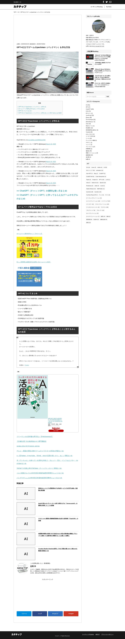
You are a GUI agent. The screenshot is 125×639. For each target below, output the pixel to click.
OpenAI (103, 182)
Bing (96, 173)
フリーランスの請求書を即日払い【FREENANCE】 (35, 436)
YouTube (108, 6)
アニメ (101, 195)
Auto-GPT (89, 173)
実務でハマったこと (91, 153)
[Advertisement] (48, 31)
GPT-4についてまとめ (25, 110)
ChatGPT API (90, 176)
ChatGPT (88, 109)
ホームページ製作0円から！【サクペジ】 (30, 233)
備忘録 (87, 151)
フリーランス (89, 146)
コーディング (105, 201)
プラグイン (104, 207)
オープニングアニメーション (94, 198)
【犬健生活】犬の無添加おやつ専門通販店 (31, 441)
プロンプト (100, 210)
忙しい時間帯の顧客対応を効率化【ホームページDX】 (34, 262)
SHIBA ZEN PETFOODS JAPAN (28, 446)
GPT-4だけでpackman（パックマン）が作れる (32, 106)
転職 (87, 159)
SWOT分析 (101, 188)
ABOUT (97, 634)
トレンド (88, 144)
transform (89, 192)
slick (87, 123)
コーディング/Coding (97, 6)
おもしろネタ (89, 134)
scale (102, 185)
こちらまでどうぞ (99, 46)
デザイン (88, 142)
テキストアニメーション (102, 204)
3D (88, 167)
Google (95, 179)
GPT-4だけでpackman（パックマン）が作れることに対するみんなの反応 (40, 113)
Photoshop (89, 185)
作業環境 (88, 148)
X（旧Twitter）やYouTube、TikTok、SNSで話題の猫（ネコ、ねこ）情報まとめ (44, 456)
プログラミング (90, 210)
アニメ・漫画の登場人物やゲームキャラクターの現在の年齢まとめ (40, 451)
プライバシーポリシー (107, 634)
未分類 (87, 157)
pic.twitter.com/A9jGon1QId (36, 140)
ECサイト (88, 113)
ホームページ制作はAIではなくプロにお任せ (31, 108)
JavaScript (88, 115)
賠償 (88, 222)
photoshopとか (90, 121)
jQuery (87, 117)
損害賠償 (88, 155)
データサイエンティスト (92, 207)
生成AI (96, 219)
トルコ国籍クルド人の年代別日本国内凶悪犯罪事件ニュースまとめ (40, 473)
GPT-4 (101, 179)
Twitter (27, 365)
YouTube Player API (92, 195)
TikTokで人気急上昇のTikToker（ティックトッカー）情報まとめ (39, 468)
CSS (87, 111)
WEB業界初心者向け (91, 130)
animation (99, 170)
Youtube (88, 132)
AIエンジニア (90, 170)
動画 (108, 216)
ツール (87, 138)
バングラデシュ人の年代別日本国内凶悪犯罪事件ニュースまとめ (39, 478)
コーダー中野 (89, 136)
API (87, 107)
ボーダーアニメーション (92, 216)
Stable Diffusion (91, 188)
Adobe (99, 167)
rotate (97, 185)
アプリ (107, 195)
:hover (93, 167)
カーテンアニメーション (93, 201)
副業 (103, 216)
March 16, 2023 (51, 144)
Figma (88, 179)
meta (88, 182)
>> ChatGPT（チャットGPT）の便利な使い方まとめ (42, 191)
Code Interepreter (101, 176)
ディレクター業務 (90, 140)
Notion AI (95, 182)
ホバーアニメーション (92, 213)
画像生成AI (103, 219)
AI (86, 105)
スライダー (90, 204)
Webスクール (89, 125)
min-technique (89, 119)
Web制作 (88, 128)
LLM (108, 179)
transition (98, 192)
